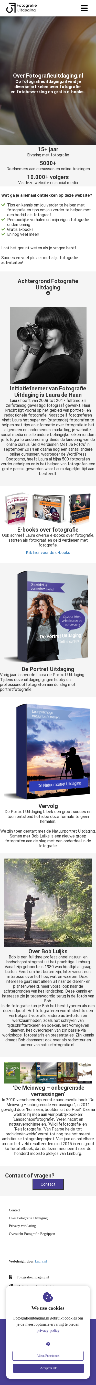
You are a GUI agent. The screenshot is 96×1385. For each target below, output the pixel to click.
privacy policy (48, 1330)
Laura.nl (41, 1261)
